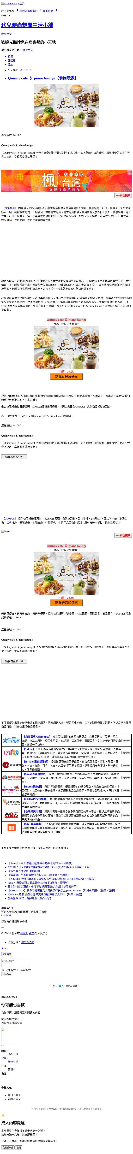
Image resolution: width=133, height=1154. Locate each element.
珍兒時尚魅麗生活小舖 (27, 25)
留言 (31, 933)
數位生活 (28, 50)
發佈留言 (7, 974)
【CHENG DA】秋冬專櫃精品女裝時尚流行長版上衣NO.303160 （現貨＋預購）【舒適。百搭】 (62, 890)
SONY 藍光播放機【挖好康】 (25, 871)
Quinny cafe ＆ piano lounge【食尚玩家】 (43, 78)
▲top (4, 948)
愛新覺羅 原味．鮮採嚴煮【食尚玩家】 (30, 898)
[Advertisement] (66, 250)
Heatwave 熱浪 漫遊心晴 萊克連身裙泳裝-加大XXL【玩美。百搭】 (46, 894)
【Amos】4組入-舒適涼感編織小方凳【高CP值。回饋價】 (41, 863)
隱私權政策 (84, 1109)
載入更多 (7, 954)
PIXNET (42, 1109)
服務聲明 (97, 1109)
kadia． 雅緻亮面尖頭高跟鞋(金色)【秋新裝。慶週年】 (39, 882)
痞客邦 (24, 933)
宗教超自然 (27, 942)
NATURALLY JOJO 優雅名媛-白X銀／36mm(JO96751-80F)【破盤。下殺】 (50, 867)
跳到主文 (6, 34)
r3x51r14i (6, 915)
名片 (10, 64)
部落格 (12, 60)
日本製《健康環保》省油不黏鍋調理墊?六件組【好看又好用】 (43, 886)
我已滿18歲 (8, 1147)
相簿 (10, 56)
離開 (19, 1147)
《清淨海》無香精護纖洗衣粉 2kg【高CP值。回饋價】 (39, 875)
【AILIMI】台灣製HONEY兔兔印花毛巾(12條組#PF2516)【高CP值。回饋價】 (52, 878)
